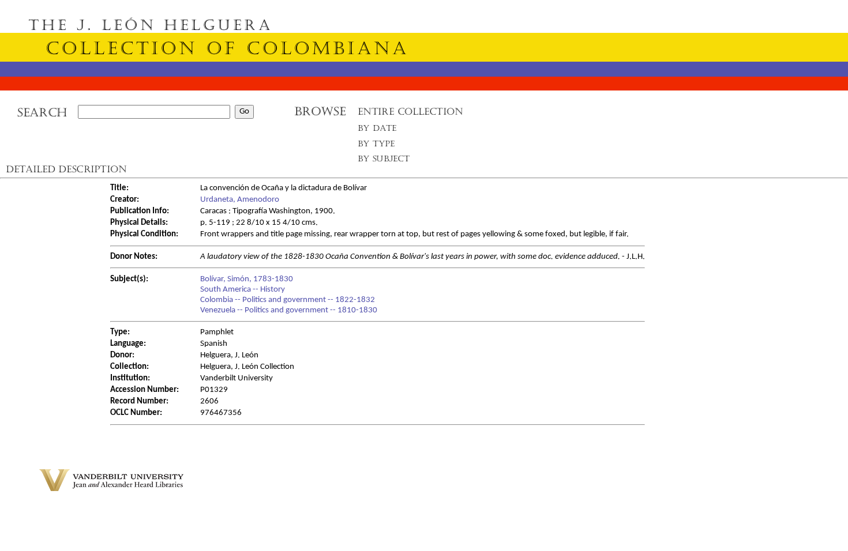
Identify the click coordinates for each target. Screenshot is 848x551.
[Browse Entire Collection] (410, 115)
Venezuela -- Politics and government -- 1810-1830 (288, 310)
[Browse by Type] (376, 145)
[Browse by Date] (380, 130)
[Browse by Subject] (384, 161)
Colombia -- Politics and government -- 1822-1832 (287, 300)
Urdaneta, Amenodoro (239, 199)
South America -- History (242, 289)
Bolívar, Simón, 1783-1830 (246, 279)
